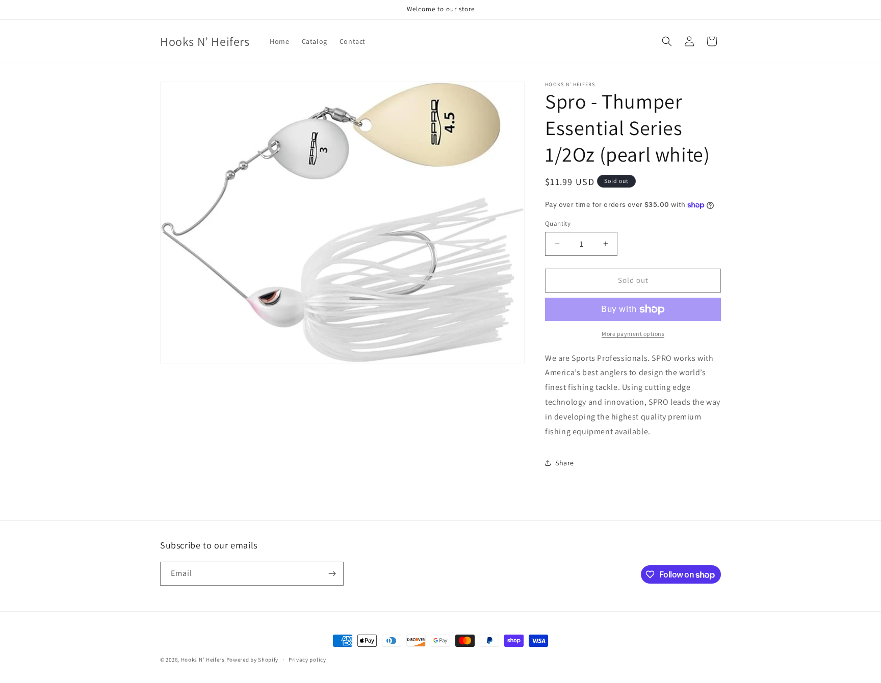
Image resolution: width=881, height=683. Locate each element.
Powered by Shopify (252, 659)
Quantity (558, 223)
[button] (667, 41)
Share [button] (564, 462)
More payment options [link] (633, 333)
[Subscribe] (332, 574)
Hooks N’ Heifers (203, 659)
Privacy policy (307, 659)
